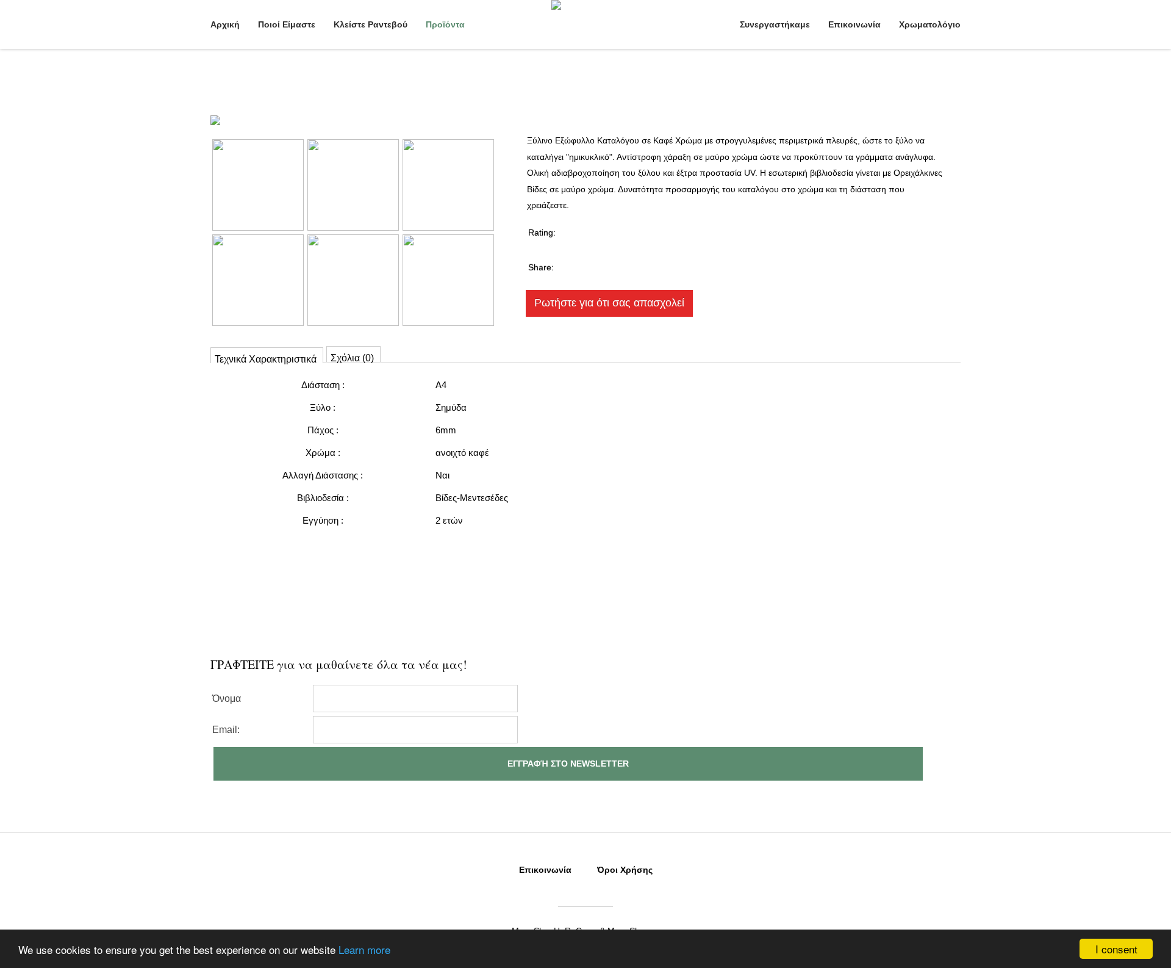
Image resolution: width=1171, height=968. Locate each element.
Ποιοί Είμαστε (286, 24)
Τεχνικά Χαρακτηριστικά (266, 358)
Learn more (364, 949)
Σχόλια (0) (352, 357)
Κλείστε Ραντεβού (370, 24)
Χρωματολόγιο (930, 24)
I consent (1116, 948)
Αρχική (225, 24)
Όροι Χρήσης (625, 870)
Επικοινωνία (854, 24)
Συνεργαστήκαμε (775, 24)
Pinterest (683, 266)
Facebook (584, 266)
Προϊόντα (445, 24)
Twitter (634, 266)
